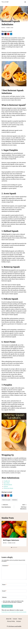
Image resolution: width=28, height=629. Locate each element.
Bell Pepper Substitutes (11, 540)
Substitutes (5, 18)
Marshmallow (8, 484)
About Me (8, 619)
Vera (4, 27)
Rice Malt (6, 483)
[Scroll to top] (24, 627)
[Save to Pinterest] (8, 34)
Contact (15, 619)
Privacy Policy (11, 621)
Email (4, 591)
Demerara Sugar (8, 488)
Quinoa (6, 486)
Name (4, 584)
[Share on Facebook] (3, 34)
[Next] (24, 533)
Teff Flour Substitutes (23, 507)
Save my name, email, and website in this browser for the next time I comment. (13, 601)
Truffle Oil (7, 481)
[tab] (11, 547)
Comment (5, 565)
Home (20, 619)
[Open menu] (25, 2)
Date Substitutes (6, 506)
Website (4, 597)
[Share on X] (5, 34)
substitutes (14, 499)
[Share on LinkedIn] (11, 34)
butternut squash (6, 499)
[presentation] (14, 529)
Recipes (18, 621)
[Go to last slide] (4, 533)
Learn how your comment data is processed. (14, 612)
